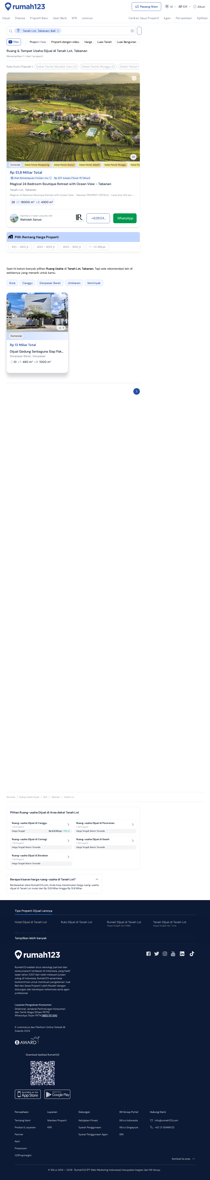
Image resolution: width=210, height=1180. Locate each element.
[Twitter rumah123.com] (156, 953)
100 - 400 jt (20, 247)
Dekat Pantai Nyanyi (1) (136, 66)
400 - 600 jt (46, 247)
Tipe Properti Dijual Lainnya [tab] (33, 911)
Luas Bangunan (126, 42)
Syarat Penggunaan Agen (93, 1134)
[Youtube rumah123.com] (173, 953)
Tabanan (55, 797)
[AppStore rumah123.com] (28, 1094)
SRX (121, 1134)
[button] (68, 30)
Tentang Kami (23, 1120)
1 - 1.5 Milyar (97, 247)
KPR (49, 1127)
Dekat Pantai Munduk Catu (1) (56, 66)
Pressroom (21, 1148)
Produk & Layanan (25, 1127)
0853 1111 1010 (49, 1015)
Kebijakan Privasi (88, 1120)
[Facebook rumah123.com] (148, 953)
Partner (19, 1134)
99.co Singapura (128, 1127)
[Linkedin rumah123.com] (182, 953)
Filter (14, 42)
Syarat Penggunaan (90, 1127)
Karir (17, 1141)
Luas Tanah (104, 42)
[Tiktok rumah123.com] (192, 953)
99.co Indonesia (128, 1120)
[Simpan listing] (134, 78)
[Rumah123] (25, 6)
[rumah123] (37, 955)
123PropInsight (23, 1155)
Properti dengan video (65, 42)
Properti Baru (38, 42)
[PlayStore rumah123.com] (57, 1094)
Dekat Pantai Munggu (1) (98, 66)
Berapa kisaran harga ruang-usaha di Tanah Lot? (42, 879)
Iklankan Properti (57, 1120)
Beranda (11, 797)
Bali (45, 797)
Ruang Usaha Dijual (29, 797)
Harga (88, 42)
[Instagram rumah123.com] (164, 953)
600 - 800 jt (72, 247)
